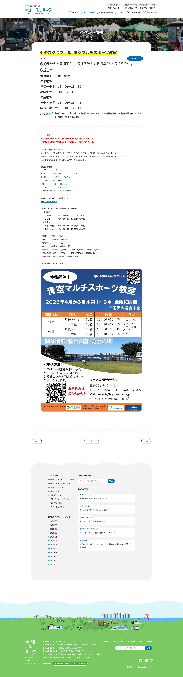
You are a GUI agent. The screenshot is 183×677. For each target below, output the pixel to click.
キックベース (57, 170)
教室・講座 (54, 491)
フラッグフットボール (61, 187)
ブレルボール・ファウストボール (65, 173)
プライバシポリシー (134, 641)
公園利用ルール (113, 8)
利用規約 (148, 641)
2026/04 (53, 537)
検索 (111, 481)
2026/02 (53, 544)
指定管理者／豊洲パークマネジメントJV (70, 663)
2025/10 (53, 560)
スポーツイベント (135, 58)
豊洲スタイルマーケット (60, 483)
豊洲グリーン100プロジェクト (62, 479)
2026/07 (53, 525)
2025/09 (53, 564)
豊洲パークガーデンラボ (60, 499)
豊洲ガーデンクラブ (58, 495)
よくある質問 (135, 12)
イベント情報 (89, 12)
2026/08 (53, 521)
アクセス (121, 12)
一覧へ (91, 441)
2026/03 (53, 541)
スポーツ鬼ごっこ (60, 183)
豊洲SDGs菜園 (56, 503)
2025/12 (53, 552)
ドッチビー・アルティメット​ (64, 177)
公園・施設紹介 (106, 12)
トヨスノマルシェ (57, 487)
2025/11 (53, 556)
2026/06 (53, 529)
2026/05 (53, 533)
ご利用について (131, 8)
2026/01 (53, 548)
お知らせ (75, 12)
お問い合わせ (151, 12)
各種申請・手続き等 (147, 8)
